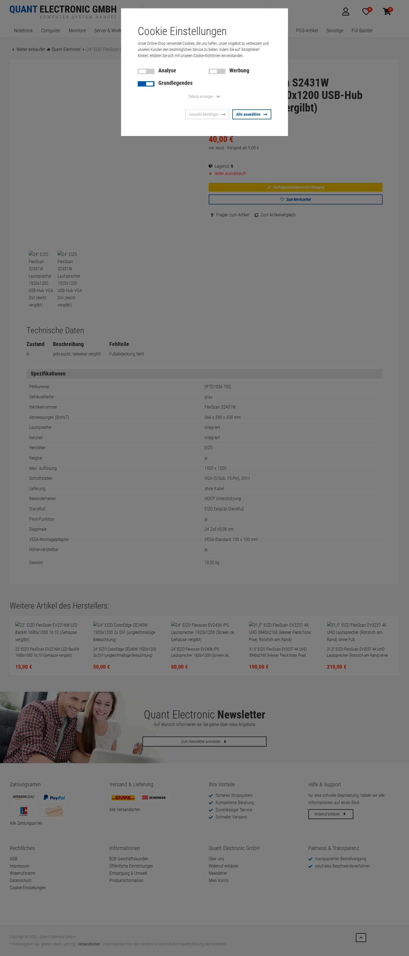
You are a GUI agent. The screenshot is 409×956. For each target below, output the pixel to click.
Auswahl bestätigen (204, 114)
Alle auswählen (248, 114)
